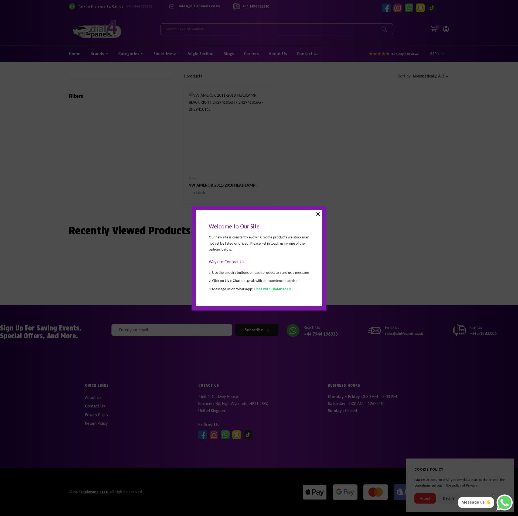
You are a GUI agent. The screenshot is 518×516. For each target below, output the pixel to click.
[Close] (318, 214)
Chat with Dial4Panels (272, 288)
